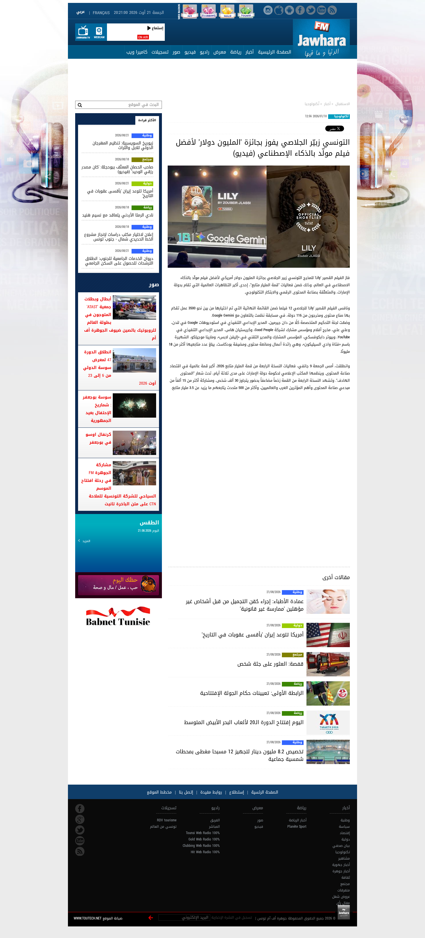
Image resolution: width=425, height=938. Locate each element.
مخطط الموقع (159, 792)
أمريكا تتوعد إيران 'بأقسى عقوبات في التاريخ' (253, 634)
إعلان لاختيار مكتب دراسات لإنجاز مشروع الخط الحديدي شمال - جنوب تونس (118, 237)
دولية (297, 625)
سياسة (344, 826)
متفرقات (343, 890)
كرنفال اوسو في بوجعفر (98, 438)
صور (176, 51)
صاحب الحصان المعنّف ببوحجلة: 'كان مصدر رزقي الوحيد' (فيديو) (117, 169)
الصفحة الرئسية (264, 792)
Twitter (79, 830)
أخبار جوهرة (341, 871)
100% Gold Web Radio (204, 839)
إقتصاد (345, 833)
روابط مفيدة (211, 792)
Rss (79, 851)
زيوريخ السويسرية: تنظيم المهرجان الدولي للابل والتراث (123, 145)
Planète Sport (296, 826)
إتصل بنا (185, 792)
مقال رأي (343, 903)
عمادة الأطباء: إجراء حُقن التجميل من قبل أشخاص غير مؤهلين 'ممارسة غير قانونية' (245, 605)
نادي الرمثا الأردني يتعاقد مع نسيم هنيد (117, 215)
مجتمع (297, 655)
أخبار (249, 51)
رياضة (235, 51)
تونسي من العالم (163, 826)
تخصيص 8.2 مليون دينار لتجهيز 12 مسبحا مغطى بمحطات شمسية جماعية (240, 755)
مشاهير (344, 858)
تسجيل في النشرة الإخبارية (231, 917)
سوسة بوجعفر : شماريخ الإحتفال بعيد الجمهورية (97, 409)
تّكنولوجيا (312, 104)
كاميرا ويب (136, 51)
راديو (204, 51)
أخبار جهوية (341, 865)
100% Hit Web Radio (205, 852)
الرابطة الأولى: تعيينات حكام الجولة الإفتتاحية (252, 693)
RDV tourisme (166, 820)
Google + (79, 819)
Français (101, 13)
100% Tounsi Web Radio (203, 833)
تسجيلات (160, 51)
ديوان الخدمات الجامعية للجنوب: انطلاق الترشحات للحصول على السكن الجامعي (119, 261)
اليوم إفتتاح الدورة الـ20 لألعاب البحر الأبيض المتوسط (244, 722)
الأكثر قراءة (147, 120)
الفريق (215, 820)
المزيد (86, 541)
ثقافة (345, 877)
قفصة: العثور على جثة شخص (270, 664)
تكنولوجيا (342, 852)
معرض (219, 51)
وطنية (297, 592)
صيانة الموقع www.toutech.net (98, 918)
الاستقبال (342, 104)
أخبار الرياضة (297, 820)
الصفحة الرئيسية (274, 51)
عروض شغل (341, 896)
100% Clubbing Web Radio (201, 845)
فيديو (190, 51)
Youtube (79, 840)
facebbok (79, 808)
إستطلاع (236, 792)
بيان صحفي (341, 845)
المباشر (214, 826)
